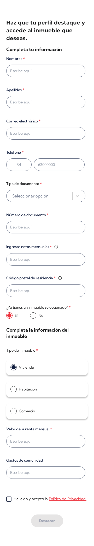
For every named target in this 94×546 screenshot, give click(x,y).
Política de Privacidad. (67, 499)
